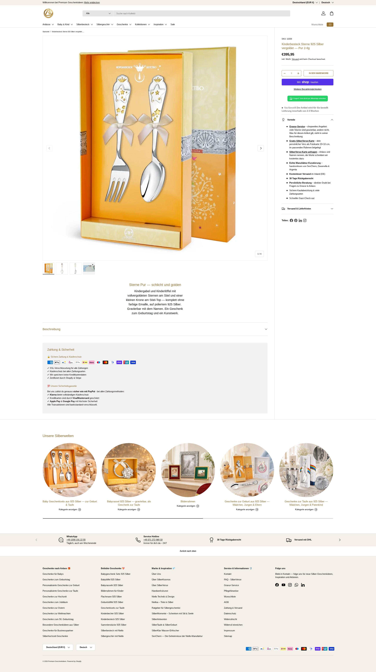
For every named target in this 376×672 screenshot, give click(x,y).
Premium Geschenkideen (57, 661)
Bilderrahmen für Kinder (112, 591)
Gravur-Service (231, 585)
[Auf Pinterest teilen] (295, 220)
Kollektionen (141, 24)
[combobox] (186, 13)
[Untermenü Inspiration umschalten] (166, 24)
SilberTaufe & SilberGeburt (164, 625)
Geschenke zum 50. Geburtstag (58, 619)
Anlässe (46, 24)
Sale (173, 24)
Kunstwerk (171, 313)
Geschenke (122, 24)
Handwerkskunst (160, 591)
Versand (295, 59)
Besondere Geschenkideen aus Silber (61, 625)
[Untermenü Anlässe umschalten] (52, 24)
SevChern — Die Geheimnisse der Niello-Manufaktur (177, 636)
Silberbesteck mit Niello (112, 630)
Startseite (46, 31)
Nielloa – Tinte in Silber (162, 602)
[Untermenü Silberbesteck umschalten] (92, 24)
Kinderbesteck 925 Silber (113, 619)
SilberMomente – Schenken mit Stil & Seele (172, 613)
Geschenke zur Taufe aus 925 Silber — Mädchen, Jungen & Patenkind (306, 503)
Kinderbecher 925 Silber (112, 613)
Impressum (229, 630)
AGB (226, 602)
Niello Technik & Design (163, 596)
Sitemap (228, 636)
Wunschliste (317, 24)
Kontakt (227, 574)
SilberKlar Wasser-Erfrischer (165, 630)
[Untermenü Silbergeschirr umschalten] (112, 24)
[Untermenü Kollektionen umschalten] (149, 24)
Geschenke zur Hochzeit (55, 596)
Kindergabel (142, 291)
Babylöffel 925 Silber (110, 579)
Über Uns (156, 574)
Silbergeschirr (103, 24)
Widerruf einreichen (233, 625)
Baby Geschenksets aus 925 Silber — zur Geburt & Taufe (70, 503)
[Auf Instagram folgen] (304, 220)
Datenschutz (230, 613)
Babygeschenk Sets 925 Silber (115, 574)
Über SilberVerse (160, 585)
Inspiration (158, 24)
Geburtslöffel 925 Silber (112, 602)
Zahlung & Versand (233, 608)
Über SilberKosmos (161, 579)
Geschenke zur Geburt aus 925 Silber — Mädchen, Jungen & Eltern (247, 503)
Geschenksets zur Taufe (112, 608)
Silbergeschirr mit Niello (112, 636)
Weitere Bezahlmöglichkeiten (308, 89)
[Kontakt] (330, 24)
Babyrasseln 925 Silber (112, 585)
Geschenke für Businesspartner (58, 630)
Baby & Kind (63, 24)
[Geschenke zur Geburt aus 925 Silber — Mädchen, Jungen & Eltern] (247, 470)
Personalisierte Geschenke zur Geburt (61, 585)
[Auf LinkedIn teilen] (300, 220)
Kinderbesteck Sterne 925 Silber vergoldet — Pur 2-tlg (68, 31)
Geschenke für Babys (53, 574)
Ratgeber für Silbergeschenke (166, 608)
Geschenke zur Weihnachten (56, 613)
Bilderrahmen (188, 501)
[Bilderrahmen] (188, 470)
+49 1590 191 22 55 (76, 539)
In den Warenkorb (318, 73)
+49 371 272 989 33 (152, 539)
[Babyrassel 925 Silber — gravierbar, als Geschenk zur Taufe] (129, 470)
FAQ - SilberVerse (232, 579)
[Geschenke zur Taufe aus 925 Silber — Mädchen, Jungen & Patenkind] (306, 470)
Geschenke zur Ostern (54, 608)
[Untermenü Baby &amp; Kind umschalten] (71, 24)
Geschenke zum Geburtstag (56, 579)
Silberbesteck (82, 24)
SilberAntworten (159, 619)
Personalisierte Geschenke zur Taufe (60, 591)
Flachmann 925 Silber (111, 596)
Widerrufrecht (230, 619)
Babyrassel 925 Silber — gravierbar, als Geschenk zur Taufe (129, 503)
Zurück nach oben (188, 551)
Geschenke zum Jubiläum (55, 602)
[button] (331, 13)
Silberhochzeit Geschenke (55, 636)
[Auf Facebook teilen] (291, 220)
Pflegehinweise (231, 591)
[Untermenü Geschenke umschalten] (130, 24)
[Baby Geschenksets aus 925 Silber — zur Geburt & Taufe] (70, 470)
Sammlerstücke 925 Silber (113, 625)
